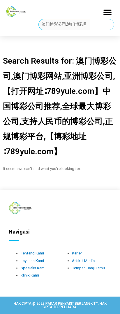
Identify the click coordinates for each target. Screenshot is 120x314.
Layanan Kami (32, 260)
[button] (107, 12)
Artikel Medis (83, 260)
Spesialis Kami (33, 267)
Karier (77, 253)
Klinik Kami (30, 275)
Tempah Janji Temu (88, 267)
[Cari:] (64, 24)
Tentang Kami (32, 253)
